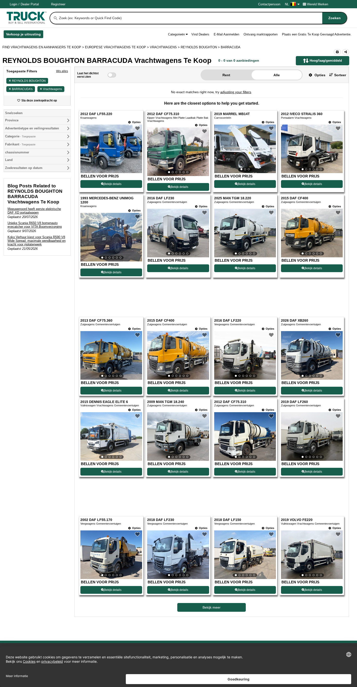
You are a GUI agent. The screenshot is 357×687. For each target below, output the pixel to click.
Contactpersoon (269, 4)
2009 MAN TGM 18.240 (165, 402)
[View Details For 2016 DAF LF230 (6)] (178, 233)
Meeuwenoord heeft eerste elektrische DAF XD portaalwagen (34, 210)
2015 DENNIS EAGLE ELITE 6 (104, 402)
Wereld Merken (317, 4)
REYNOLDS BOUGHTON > (201, 47)
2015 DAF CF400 (294, 198)
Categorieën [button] (176, 34)
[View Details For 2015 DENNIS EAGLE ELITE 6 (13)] (111, 436)
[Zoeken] (55, 18)
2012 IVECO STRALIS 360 (302, 114)
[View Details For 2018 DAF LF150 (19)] (245, 554)
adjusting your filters (235, 92)
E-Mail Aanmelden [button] (226, 34)
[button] (315, 74)
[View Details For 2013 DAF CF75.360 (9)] (111, 355)
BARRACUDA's (22, 89)
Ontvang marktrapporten (261, 34)
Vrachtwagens (52, 89)
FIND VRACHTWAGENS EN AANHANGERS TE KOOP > (43, 47)
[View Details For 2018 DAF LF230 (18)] (178, 554)
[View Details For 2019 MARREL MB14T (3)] (245, 149)
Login (13, 4)
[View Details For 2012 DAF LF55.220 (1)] (111, 172)
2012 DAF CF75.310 (163, 114)
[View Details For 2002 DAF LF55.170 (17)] (111, 554)
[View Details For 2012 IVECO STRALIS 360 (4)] (312, 149)
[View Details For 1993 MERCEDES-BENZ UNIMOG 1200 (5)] (111, 237)
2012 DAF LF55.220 (96, 114)
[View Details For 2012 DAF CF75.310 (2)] (178, 151)
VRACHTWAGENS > (165, 47)
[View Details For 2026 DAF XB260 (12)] (312, 355)
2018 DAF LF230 (160, 520)
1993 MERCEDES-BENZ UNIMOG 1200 (107, 200)
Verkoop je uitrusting (24, 35)
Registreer (58, 4)
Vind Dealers (200, 34)
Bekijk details (112, 184)
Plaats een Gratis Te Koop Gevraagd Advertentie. (316, 34)
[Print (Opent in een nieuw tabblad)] (337, 52)
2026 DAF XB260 (294, 320)
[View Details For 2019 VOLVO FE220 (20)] (312, 554)
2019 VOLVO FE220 (297, 520)
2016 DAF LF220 (227, 320)
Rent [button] (226, 75)
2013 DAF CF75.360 (96, 320)
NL (287, 4)
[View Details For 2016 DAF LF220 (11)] (245, 355)
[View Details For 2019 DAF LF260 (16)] (312, 436)
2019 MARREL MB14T (232, 114)
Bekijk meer (212, 607)
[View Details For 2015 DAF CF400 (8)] (312, 233)
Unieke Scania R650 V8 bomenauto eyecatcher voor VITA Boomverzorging (35, 224)
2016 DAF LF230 (160, 198)
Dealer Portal (30, 4)
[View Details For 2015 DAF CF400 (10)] (178, 355)
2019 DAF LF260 (294, 402)
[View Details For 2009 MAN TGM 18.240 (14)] (178, 436)
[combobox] (202, 18)
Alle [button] (276, 75)
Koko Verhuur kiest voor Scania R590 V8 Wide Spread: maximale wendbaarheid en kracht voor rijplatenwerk (37, 240)
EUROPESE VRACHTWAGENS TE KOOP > (117, 47)
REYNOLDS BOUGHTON (29, 81)
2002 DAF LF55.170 (96, 520)
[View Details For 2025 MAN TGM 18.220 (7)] (245, 233)
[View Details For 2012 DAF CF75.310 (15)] (245, 436)
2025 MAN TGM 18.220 (232, 198)
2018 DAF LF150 (227, 520)
